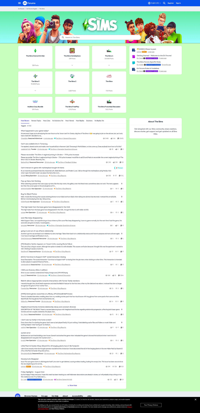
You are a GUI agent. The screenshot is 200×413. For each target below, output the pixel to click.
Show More (73, 385)
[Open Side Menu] (19, 3)
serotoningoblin (26, 189)
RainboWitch (25, 162)
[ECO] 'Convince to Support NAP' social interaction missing (43, 257)
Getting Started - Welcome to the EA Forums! (154, 55)
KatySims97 (25, 251)
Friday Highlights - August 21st (32, 372)
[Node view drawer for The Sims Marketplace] (72, 65)
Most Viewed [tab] (69, 121)
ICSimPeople (25, 202)
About (65, 396)
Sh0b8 (23, 176)
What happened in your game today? (35, 131)
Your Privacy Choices (151, 405)
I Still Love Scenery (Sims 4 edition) (34, 270)
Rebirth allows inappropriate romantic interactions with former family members (50, 281)
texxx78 (23, 275)
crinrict (139, 52)
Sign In (178, 3)
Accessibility (77, 396)
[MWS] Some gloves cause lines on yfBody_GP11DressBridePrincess (46, 294)
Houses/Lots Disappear (30, 359)
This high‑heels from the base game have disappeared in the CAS (45, 207)
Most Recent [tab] (25, 121)
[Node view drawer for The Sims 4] (109, 65)
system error (26, 333)
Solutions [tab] (89, 121)
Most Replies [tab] (80, 121)
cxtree (23, 212)
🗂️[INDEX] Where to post (146, 49)
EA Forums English (32, 9)
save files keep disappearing (31, 218)
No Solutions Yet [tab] (57, 121)
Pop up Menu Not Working (31, 181)
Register (171, 3)
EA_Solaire (140, 65)
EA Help (55, 396)
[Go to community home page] (29, 3)
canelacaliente (26, 264)
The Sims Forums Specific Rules (149, 62)
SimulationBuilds (26, 353)
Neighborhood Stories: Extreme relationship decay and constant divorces (48, 307)
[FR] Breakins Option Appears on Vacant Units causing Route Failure (46, 244)
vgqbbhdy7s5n (26, 149)
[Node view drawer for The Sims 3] (35, 90)
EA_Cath (24, 379)
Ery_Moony (24, 314)
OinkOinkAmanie (26, 239)
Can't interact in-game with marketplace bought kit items (42, 168)
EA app (44, 396)
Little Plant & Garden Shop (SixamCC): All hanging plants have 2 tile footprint (50, 346)
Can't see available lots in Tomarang (34, 144)
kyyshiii (23, 340)
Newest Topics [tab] (36, 121)
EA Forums (21, 9)
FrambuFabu (25, 288)
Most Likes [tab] (46, 121)
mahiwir (23, 327)
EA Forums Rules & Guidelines (148, 68)
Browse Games (30, 396)
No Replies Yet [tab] (99, 121)
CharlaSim (24, 138)
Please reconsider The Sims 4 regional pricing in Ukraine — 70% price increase (50, 155)
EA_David (140, 58)
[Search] (164, 3)
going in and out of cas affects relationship (37, 231)
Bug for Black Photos (29, 194)
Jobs (89, 396)
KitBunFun (24, 301)
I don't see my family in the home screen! (36, 320)
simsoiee (24, 225)
